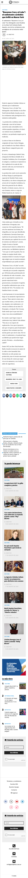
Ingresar (15, 793)
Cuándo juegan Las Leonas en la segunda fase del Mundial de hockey (11, 715)
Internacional (9, 696)
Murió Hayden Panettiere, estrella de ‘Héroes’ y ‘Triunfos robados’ (13, 610)
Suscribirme (14, 753)
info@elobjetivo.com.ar (14, 864)
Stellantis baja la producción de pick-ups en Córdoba (12, 437)
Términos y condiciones (14, 781)
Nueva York (14, 383)
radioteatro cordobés (14, 388)
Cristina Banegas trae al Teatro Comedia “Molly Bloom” (12, 641)
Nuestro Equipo (14, 787)
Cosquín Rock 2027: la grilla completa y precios (13, 484)
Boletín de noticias (15, 740)
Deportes (8, 709)
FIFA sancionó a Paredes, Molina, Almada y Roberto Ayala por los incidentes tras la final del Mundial (12, 444)
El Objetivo (10, 34)
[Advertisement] (14, 85)
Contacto (14, 790)
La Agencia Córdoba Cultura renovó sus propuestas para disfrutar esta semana (13, 579)
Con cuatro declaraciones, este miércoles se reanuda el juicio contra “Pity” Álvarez (13, 516)
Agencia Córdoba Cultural (11, 374)
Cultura (4, 10)
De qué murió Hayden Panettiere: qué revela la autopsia (12, 548)
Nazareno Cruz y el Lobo (14, 379)
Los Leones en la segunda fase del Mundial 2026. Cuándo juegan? (11, 728)
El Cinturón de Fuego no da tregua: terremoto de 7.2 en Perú (11, 701)
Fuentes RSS (14, 784)
